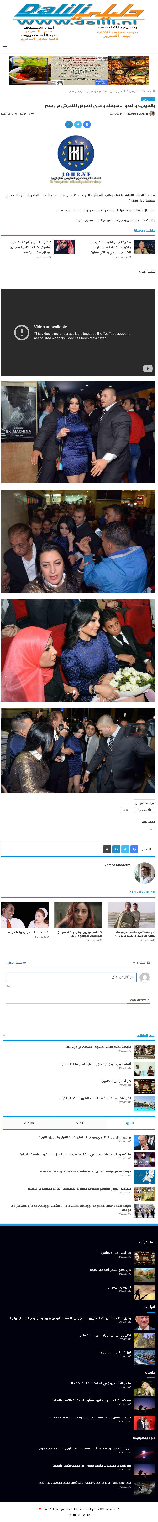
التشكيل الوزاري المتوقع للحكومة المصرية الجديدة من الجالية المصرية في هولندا (79, 1188)
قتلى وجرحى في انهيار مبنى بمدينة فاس (105, 1335)
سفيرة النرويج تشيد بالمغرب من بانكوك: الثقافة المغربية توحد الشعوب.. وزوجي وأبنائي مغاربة (110, 247)
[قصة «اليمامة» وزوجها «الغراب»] (25, 915)
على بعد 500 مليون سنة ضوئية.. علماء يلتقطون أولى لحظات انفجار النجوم (85, 1448)
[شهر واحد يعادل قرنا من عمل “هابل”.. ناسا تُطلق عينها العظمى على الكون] (144, 1488)
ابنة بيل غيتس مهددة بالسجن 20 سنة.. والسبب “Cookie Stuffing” (90, 1417)
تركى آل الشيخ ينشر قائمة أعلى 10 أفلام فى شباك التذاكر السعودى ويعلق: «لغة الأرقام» (29, 247)
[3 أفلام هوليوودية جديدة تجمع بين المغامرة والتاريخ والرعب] (78, 915)
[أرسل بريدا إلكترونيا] (129, 113)
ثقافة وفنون (135, 91)
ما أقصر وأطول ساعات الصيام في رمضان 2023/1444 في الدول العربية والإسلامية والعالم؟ (75, 1154)
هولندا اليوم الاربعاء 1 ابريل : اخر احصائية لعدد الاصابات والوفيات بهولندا (85, 1171)
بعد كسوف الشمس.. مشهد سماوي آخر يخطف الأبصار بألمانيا (92, 1400)
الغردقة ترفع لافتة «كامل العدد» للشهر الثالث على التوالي (95, 1098)
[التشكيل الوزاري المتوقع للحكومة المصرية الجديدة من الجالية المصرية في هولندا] (144, 1194)
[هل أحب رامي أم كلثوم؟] (144, 1086)
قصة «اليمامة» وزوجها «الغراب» (28, 932)
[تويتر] (78, 124)
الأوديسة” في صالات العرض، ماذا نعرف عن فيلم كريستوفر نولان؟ (135, 933)
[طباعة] (107, 849)
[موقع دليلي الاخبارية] (79, 22)
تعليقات (29, 1123)
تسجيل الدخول (14, 962)
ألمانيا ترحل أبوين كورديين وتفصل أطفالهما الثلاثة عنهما (94, 1063)
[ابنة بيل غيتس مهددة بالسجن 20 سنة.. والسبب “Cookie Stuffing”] (144, 1423)
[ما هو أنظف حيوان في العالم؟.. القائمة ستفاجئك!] (144, 1388)
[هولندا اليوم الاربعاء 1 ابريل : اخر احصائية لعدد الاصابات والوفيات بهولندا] (144, 1177)
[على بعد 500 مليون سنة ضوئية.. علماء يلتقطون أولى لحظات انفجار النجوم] (144, 1454)
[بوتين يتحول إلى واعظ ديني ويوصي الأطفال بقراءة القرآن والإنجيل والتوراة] (144, 1142)
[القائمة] (5, 48)
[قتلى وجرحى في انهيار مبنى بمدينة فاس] (144, 1340)
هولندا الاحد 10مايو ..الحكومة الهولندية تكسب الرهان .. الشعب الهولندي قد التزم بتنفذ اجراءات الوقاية (71, 1207)
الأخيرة (80, 1123)
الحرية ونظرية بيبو (119, 1287)
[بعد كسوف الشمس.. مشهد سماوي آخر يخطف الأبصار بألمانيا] (144, 1405)
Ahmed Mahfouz (139, 113)
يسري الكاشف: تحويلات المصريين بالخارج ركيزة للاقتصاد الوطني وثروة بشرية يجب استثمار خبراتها (70, 1317)
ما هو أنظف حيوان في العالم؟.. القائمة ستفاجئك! (100, 1383)
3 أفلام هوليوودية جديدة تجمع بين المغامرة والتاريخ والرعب (79, 934)
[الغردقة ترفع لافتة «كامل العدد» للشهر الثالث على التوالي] (144, 1103)
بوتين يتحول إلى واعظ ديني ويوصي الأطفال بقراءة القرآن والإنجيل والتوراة (85, 1137)
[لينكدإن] (69, 124)
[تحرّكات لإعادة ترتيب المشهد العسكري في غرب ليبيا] (144, 1052)
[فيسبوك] (87, 124)
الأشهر (130, 1123)
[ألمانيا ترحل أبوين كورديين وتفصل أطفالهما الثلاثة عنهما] (144, 1069)
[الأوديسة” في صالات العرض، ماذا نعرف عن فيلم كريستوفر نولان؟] (131, 915)
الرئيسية (148, 91)
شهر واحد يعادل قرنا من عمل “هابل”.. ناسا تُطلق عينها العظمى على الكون (84, 1482)
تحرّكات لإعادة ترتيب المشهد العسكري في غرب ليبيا (98, 1046)
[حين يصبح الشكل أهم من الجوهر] (144, 1275)
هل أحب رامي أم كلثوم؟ (116, 1081)
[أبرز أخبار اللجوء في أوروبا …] (144, 1357)
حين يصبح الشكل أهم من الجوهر (110, 1269)
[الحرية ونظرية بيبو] (144, 1292)
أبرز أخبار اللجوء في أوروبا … (114, 1352)
